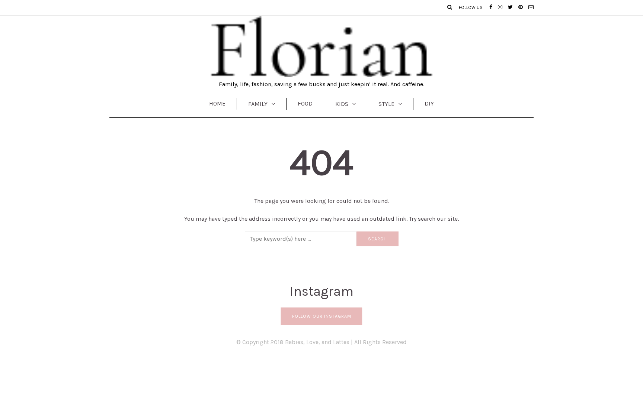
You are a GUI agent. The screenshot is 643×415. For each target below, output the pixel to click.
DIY (429, 103)
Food (305, 103)
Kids (341, 103)
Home (217, 103)
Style (386, 103)
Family (258, 103)
